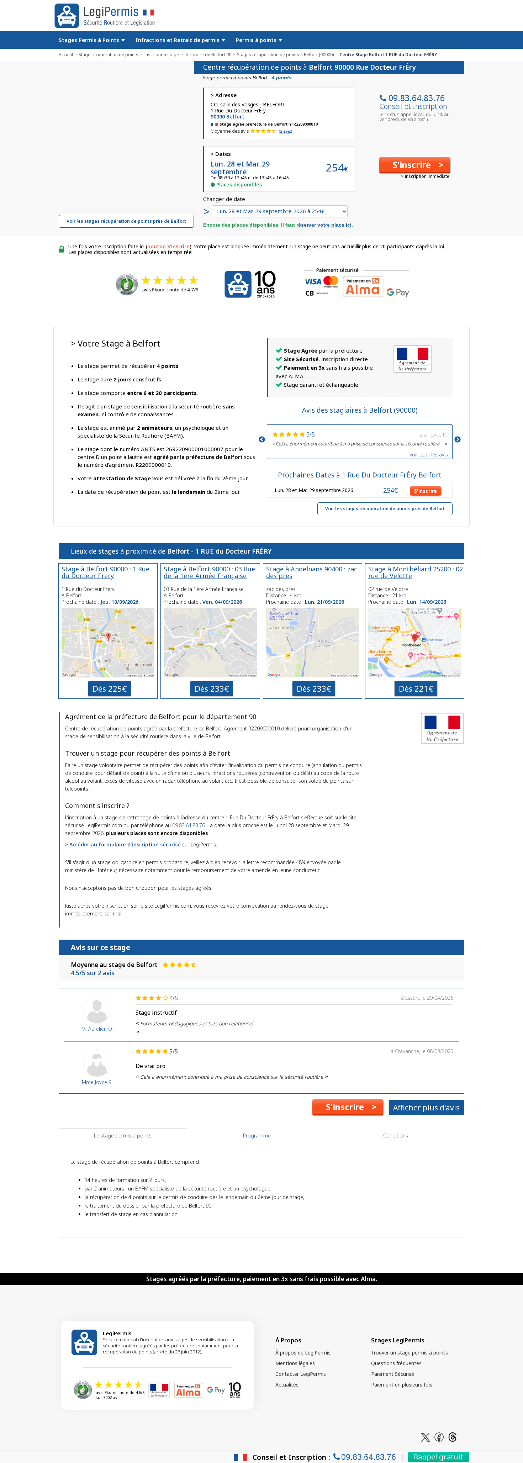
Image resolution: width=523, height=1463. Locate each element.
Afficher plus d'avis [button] (426, 1108)
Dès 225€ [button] (110, 688)
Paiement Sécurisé (392, 1373)
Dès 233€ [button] (212, 688)
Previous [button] (261, 439)
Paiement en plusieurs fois (401, 1384)
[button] (414, 165)
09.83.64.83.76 (417, 98)
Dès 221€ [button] (416, 688)
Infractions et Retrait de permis (178, 39)
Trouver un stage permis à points (409, 1352)
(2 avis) (285, 131)
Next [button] (457, 439)
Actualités (287, 1384)
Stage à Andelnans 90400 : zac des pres (311, 572)
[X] (425, 1436)
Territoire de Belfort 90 (208, 55)
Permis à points (257, 39)
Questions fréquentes (396, 1363)
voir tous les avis (429, 454)
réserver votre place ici (324, 225)
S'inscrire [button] (425, 490)
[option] (360, 438)
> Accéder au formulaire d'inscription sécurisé (123, 844)
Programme (257, 1135)
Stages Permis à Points (90, 39)
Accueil (66, 55)
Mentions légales (295, 1363)
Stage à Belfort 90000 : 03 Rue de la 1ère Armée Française (209, 572)
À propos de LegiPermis (303, 1352)
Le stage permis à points (123, 1135)
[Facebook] (439, 1436)
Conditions (395, 1135)
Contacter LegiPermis (300, 1373)
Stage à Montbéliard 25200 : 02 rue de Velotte (415, 572)
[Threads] (452, 1436)
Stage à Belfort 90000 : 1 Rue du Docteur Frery (105, 572)
